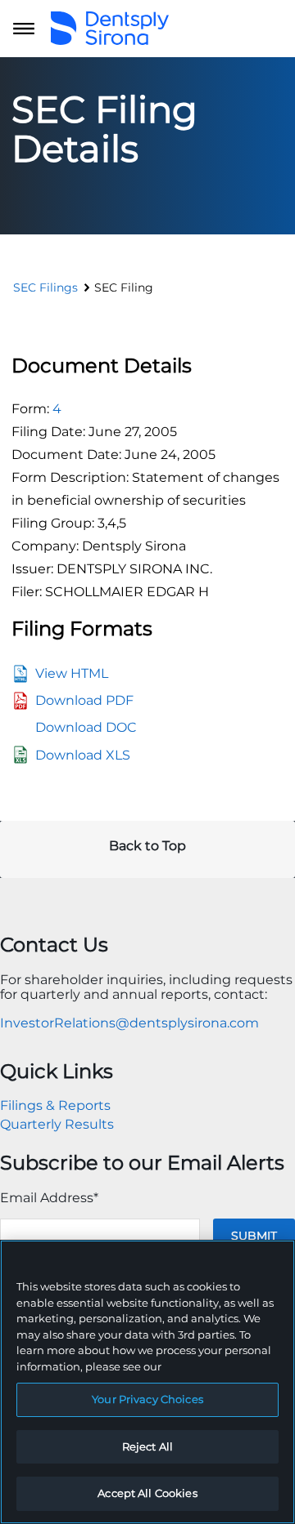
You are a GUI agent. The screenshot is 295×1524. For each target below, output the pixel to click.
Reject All (147, 1446)
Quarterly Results (57, 1124)
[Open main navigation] (24, 28)
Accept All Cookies (147, 1492)
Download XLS (82, 755)
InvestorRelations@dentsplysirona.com (129, 1023)
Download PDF (84, 700)
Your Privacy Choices (147, 1399)
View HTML (71, 673)
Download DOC (86, 727)
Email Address (49, 1197)
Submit (254, 1235)
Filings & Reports (55, 1105)
